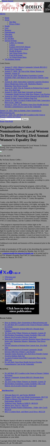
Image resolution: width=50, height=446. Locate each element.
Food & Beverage (15, 55)
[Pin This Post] (11, 273)
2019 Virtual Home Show (18, 49)
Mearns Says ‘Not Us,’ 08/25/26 (16, 405)
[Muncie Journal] (25, 1)
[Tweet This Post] (5, 273)
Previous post (11, 277)
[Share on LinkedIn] (8, 273)
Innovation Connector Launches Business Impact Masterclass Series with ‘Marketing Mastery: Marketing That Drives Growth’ (27, 341)
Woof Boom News (7, 390)
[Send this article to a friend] (14, 273)
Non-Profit (9, 36)
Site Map (12, 22)
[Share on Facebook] (1, 273)
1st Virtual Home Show (18, 57)
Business (8, 30)
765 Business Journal (12, 59)
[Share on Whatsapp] (18, 273)
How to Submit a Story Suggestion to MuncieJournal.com (26, 323)
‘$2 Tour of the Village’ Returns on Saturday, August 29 (25, 333)
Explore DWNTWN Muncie (19, 47)
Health (7, 26)
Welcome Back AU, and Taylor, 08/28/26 (20, 395)
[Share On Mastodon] (19, 273)
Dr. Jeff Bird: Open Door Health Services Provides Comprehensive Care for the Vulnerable (23, 363)
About (7, 20)
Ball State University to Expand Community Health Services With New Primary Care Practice (23, 351)
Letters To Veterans (16, 43)
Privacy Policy (14, 24)
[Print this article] (16, 273)
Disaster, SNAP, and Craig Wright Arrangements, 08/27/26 (26, 397)
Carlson (12, 45)
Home (7, 18)
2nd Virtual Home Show (18, 53)
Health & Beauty (15, 51)
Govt (6, 28)
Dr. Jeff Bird (9, 39)
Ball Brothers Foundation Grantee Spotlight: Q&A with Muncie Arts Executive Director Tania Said (25, 336)
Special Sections (11, 41)
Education (8, 34)
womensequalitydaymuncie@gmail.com (17, 253)
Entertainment (10, 32)
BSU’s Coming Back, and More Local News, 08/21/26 (25, 412)
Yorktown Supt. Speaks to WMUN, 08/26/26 (21, 403)
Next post (8, 279)
